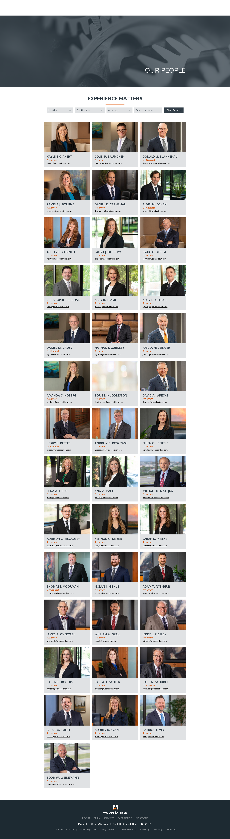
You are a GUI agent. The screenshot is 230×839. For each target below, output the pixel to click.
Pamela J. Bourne (60, 204)
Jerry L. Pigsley (154, 634)
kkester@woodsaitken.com (59, 450)
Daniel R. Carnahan (110, 204)
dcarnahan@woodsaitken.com (108, 211)
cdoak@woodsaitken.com (58, 306)
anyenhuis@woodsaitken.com (156, 593)
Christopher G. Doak (63, 300)
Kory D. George (155, 300)
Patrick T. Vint (154, 730)
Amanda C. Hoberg (61, 395)
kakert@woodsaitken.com (58, 163)
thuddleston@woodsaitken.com (109, 402)
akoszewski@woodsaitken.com (108, 450)
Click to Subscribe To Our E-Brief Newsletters (114, 824)
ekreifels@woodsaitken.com (155, 450)
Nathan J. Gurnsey (109, 348)
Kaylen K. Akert (59, 156)
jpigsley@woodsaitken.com (155, 641)
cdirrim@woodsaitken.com (154, 258)
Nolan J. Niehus (107, 586)
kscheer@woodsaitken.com (107, 688)
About (86, 818)
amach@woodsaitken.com (106, 497)
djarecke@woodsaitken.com (155, 402)
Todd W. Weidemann (63, 777)
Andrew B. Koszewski (112, 443)
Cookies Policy (156, 829)
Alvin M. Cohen (155, 204)
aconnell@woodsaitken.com (59, 258)
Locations (141, 818)
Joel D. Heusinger (156, 348)
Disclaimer (142, 829)
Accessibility (171, 829)
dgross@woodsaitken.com (58, 354)
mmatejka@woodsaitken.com (156, 497)
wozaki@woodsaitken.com (106, 641)
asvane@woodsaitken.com (106, 736)
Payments (83, 824)
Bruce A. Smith (58, 730)
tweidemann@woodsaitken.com (61, 784)
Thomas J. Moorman (63, 586)
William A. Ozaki (108, 634)
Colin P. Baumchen (109, 156)
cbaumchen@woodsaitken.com (108, 163)
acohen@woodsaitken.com (154, 211)
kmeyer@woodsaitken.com (107, 545)
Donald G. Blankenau (160, 156)
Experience (125, 818)
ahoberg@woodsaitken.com (59, 402)
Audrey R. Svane (107, 730)
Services (109, 818)
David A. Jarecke (155, 395)
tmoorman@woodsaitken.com (60, 593)
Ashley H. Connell (61, 252)
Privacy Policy (127, 829)
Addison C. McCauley (63, 539)
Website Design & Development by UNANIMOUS (98, 829)
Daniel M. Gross (59, 348)
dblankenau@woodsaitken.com (156, 163)
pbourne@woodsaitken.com (59, 211)
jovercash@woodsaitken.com (60, 641)
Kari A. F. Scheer (107, 682)
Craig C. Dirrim (154, 252)
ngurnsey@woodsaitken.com (108, 354)
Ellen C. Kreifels (155, 443)
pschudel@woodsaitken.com (155, 688)
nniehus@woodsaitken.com (107, 593)
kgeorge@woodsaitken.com (155, 306)
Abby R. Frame (106, 300)
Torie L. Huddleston (111, 395)
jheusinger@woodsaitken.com (156, 354)
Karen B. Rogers (60, 682)
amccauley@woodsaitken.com (60, 545)
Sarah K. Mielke (155, 539)
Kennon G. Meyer (108, 539)
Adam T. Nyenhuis (157, 586)
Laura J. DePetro (108, 252)
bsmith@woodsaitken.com (58, 736)
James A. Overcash (61, 634)
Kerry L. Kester (59, 443)
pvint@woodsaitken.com (153, 736)
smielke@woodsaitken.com (155, 545)
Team (96, 818)
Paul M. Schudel (155, 682)
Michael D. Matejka (158, 491)
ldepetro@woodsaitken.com (107, 258)
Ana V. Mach (104, 491)
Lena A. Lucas (57, 491)
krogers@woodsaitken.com (59, 688)
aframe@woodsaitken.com (106, 306)
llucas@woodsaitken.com (58, 497)
